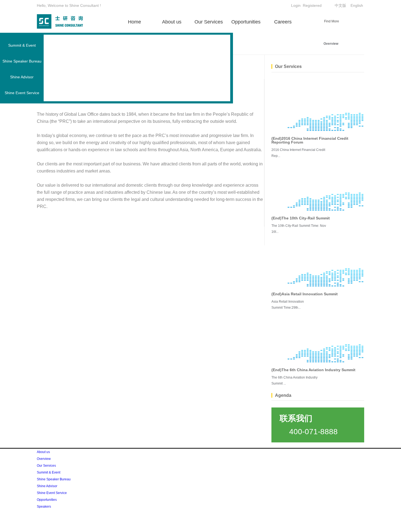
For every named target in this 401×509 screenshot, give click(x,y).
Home (134, 22)
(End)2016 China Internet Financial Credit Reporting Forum (309, 140)
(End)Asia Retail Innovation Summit (304, 294)
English (357, 5)
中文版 (340, 5)
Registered (312, 5)
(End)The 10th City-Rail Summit (300, 218)
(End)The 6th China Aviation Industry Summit (313, 370)
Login (296, 5)
